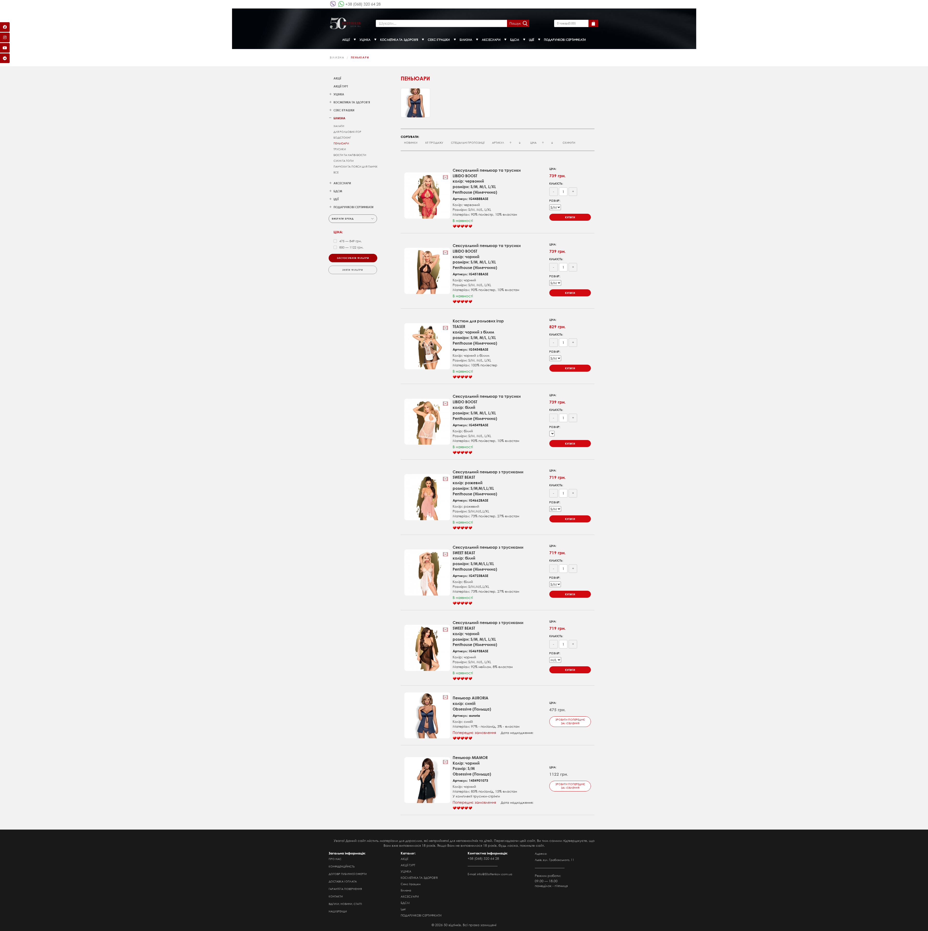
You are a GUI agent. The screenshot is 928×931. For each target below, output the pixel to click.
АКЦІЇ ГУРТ (341, 86)
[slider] (462, 226)
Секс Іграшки (410, 884)
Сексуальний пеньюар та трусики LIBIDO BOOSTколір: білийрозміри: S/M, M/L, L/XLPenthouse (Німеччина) (487, 407)
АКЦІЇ (337, 78)
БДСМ (405, 903)
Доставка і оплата (343, 881)
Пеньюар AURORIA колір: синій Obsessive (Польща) (472, 703)
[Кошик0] (593, 23)
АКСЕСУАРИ (410, 897)
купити (570, 217)
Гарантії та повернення (345, 889)
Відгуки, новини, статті (345, 904)
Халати (339, 126)
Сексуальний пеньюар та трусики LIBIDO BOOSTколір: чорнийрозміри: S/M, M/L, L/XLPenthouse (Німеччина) (487, 256)
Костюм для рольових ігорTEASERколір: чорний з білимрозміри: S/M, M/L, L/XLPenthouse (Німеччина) (478, 332)
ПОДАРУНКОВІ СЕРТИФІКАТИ (421, 915)
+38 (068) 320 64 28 (363, 4)
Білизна (337, 57)
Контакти (336, 896)
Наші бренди (338, 911)
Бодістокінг (342, 138)
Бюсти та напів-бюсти (350, 155)
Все (336, 172)
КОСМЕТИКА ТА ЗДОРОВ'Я (419, 878)
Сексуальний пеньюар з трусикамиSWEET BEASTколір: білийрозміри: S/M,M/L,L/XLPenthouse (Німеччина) (488, 558)
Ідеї (403, 909)
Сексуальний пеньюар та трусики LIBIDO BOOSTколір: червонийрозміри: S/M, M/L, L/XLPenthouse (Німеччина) (487, 181)
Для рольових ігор (347, 132)
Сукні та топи (344, 161)
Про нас (335, 859)
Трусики (340, 149)
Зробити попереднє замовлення (570, 721)
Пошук (515, 23)
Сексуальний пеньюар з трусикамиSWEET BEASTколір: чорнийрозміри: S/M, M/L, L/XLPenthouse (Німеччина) (488, 633)
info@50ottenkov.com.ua (494, 874)
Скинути (569, 143)
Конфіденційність (342, 866)
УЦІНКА (406, 871)
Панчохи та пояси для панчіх (355, 167)
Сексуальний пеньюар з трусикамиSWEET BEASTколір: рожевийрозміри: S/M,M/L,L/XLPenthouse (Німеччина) (488, 482)
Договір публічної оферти (348, 874)
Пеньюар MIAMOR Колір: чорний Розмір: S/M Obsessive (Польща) (472, 765)
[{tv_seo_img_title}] (427, 195)
